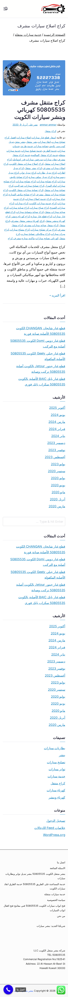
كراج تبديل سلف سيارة (41, 177)
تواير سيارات (57, 769)
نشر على (25, 124)
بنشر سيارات (43, 925)
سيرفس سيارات (34, 159)
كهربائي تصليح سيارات (47, 238)
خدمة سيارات (56, 776)
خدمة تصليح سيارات (31, 150)
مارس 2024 (56, 422)
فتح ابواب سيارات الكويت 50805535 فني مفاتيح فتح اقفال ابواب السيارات (34, 908)
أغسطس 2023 (55, 457)
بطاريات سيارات (54, 748)
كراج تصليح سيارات (26, 181)
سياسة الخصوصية (56, 899)
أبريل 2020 (57, 499)
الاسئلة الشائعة (57, 868)
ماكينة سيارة (28, 238)
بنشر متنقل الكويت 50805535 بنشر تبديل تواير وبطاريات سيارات (35, 876)
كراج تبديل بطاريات (47, 172)
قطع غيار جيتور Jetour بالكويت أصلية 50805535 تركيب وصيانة (40, 368)
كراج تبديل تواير (28, 172)
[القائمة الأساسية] (5, 9)
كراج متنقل (50, 131)
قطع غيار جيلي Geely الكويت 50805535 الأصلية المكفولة (38, 356)
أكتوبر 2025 (57, 408)
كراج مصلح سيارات (20, 229)
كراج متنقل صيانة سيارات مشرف (41, 225)
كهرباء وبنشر (57, 797)
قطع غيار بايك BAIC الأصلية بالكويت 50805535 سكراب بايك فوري (41, 381)
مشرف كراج (14, 238)
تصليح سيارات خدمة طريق (34, 146)
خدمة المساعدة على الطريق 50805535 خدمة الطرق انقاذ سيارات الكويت (34, 886)
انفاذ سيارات (44, 141)
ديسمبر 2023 (56, 443)
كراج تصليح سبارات (47, 181)
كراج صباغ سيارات (39, 207)
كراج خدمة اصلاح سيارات (38, 198)
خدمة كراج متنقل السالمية (44, 155)
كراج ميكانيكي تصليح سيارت (35, 233)
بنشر (62, 755)
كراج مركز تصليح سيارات (44, 229)
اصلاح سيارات (24, 137)
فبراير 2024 (57, 429)
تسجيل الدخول (55, 821)
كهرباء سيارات (56, 790)
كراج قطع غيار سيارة (41, 216)
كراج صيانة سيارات (19, 207)
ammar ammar (48, 124)
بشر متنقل (31, 141)
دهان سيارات (50, 159)
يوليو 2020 (58, 478)
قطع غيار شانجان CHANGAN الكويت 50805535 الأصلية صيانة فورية (40, 331)
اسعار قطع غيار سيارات (44, 137)
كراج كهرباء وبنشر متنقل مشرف (28, 220)
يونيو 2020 (58, 485)
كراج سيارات (21, 203)
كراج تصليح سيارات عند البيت (29, 185)
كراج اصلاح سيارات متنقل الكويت (26, 163)
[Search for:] (34, 521)
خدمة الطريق (50, 150)
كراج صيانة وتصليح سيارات (30, 212)
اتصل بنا (61, 862)
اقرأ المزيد (58, 295)
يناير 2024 (58, 436)
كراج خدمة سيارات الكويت (43, 203)
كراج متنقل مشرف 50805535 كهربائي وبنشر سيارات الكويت (39, 109)
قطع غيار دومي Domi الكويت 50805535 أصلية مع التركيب (37, 343)
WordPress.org (54, 835)
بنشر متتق (20, 141)
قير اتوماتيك (19, 159)
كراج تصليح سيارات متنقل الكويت (26, 190)
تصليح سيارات (56, 762)
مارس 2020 (57, 506)
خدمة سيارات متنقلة (54, 894)
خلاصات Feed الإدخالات (49, 828)
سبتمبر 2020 (56, 471)
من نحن (61, 915)
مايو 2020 (58, 492)
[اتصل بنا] (8, 989)
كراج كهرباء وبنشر (20, 216)
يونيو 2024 (58, 415)
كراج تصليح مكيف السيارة (22, 194)
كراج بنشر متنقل (33, 168)
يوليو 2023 (58, 464)
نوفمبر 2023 (56, 450)
